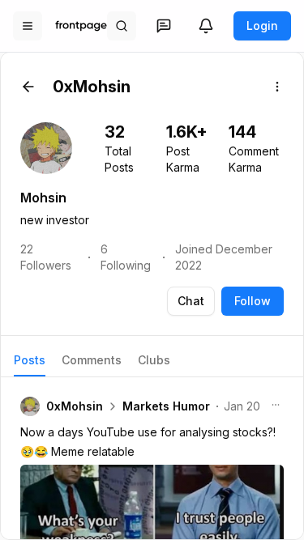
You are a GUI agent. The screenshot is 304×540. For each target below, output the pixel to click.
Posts (29, 360)
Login (262, 25)
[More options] (277, 87)
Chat (191, 301)
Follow (252, 301)
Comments (92, 360)
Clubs (154, 360)
